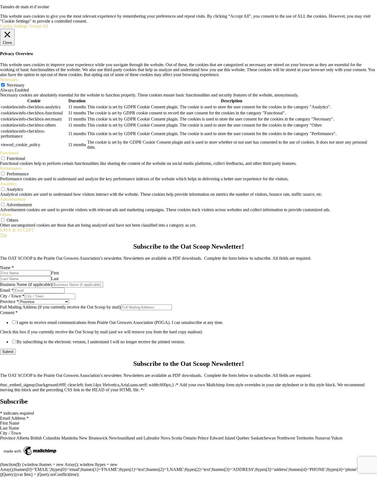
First (55, 272)
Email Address (14, 418)
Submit (8, 352)
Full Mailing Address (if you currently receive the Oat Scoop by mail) (60, 307)
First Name (9, 423)
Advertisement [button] (12, 199)
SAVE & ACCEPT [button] (17, 230)
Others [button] (6, 214)
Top (3, 235)
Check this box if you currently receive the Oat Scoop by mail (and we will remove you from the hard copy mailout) (101, 331)
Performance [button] (11, 168)
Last (55, 278)
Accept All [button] (38, 26)
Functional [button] (9, 153)
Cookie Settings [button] (14, 26)
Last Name (9, 428)
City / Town (12, 296)
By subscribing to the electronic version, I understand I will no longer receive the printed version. (101, 341)
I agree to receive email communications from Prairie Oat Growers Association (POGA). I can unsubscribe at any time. (120, 322)
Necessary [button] (9, 79)
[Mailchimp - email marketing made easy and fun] (30, 455)
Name (7, 267)
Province (9, 301)
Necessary (16, 85)
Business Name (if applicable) (26, 284)
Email (7, 290)
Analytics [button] (8, 183)
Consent (9, 312)
